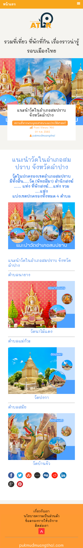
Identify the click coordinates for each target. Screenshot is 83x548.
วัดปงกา (41, 397)
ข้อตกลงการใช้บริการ (41, 521)
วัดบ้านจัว (41, 463)
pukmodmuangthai (43, 135)
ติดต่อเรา (41, 525)
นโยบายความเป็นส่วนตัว (41, 516)
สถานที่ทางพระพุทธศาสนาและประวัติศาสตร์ (40, 123)
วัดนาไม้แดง (41, 331)
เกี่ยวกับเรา (42, 511)
